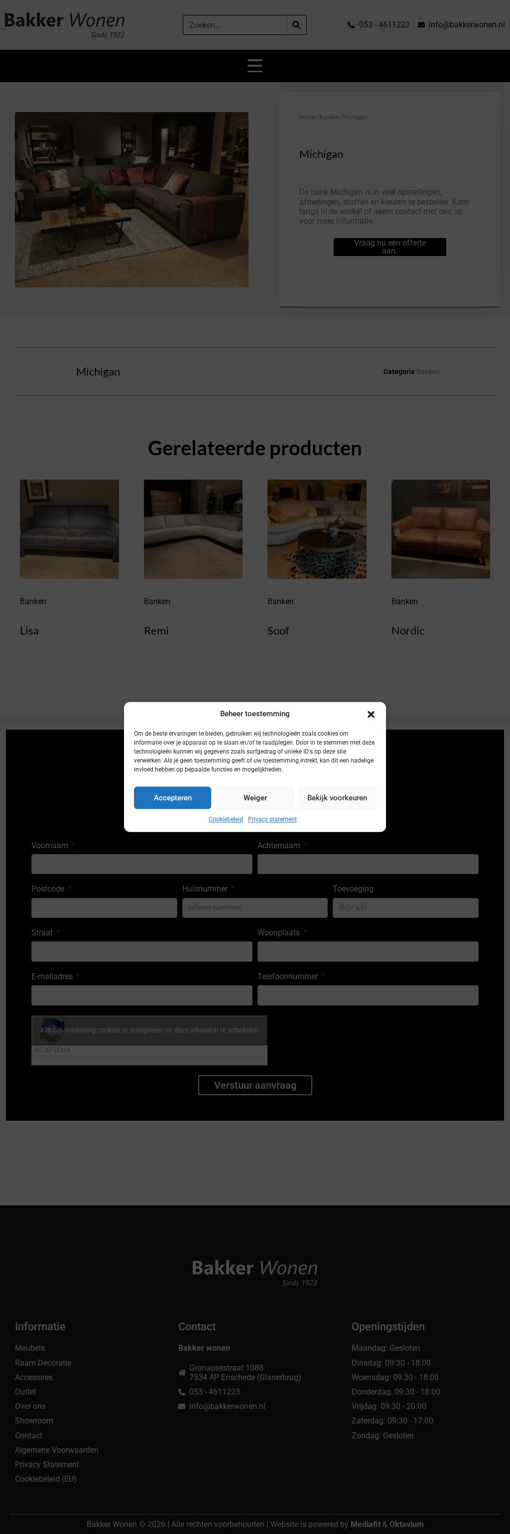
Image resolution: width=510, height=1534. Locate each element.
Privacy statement (272, 819)
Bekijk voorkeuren (337, 797)
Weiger (255, 797)
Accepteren (173, 797)
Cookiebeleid (226, 819)
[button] (371, 714)
